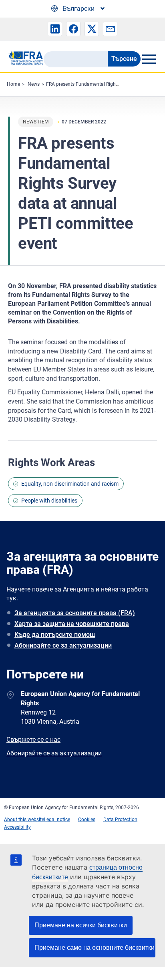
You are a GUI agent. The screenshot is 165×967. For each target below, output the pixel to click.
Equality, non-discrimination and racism (70, 483)
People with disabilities (49, 500)
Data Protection (120, 819)
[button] (55, 29)
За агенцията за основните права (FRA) (74, 613)
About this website (24, 819)
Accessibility (17, 827)
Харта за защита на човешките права (71, 624)
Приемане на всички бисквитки (80, 925)
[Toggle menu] (149, 58)
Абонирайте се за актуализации (63, 645)
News (34, 84)
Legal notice (57, 819)
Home (13, 84)
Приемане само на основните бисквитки (94, 947)
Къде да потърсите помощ (54, 634)
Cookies (86, 819)
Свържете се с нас (33, 739)
